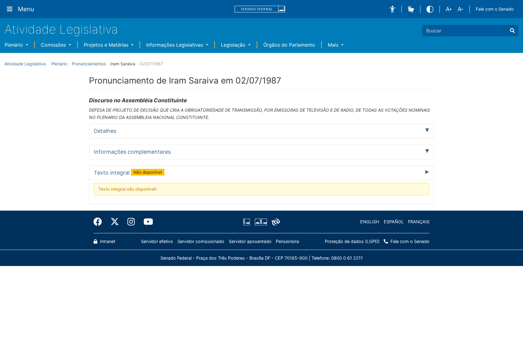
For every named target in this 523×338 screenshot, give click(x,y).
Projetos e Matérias (107, 45)
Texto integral (128, 172)
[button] (392, 9)
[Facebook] (100, 221)
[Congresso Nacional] (260, 221)
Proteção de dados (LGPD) (352, 241)
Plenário (15, 45)
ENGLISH (369, 221)
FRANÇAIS (418, 221)
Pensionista (287, 241)
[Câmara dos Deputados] (247, 221)
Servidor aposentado (250, 241)
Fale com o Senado (495, 8)
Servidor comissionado (200, 241)
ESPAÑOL (394, 221)
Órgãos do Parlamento (289, 45)
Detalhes (105, 131)
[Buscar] (512, 30)
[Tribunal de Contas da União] (274, 221)
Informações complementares (132, 152)
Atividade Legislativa (61, 29)
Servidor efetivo (157, 241)
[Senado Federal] (260, 9)
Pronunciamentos (89, 63)
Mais (334, 45)
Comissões (54, 45)
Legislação (234, 45)
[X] (114, 221)
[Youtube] (146, 221)
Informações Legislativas (175, 45)
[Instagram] (131, 221)
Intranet (107, 241)
